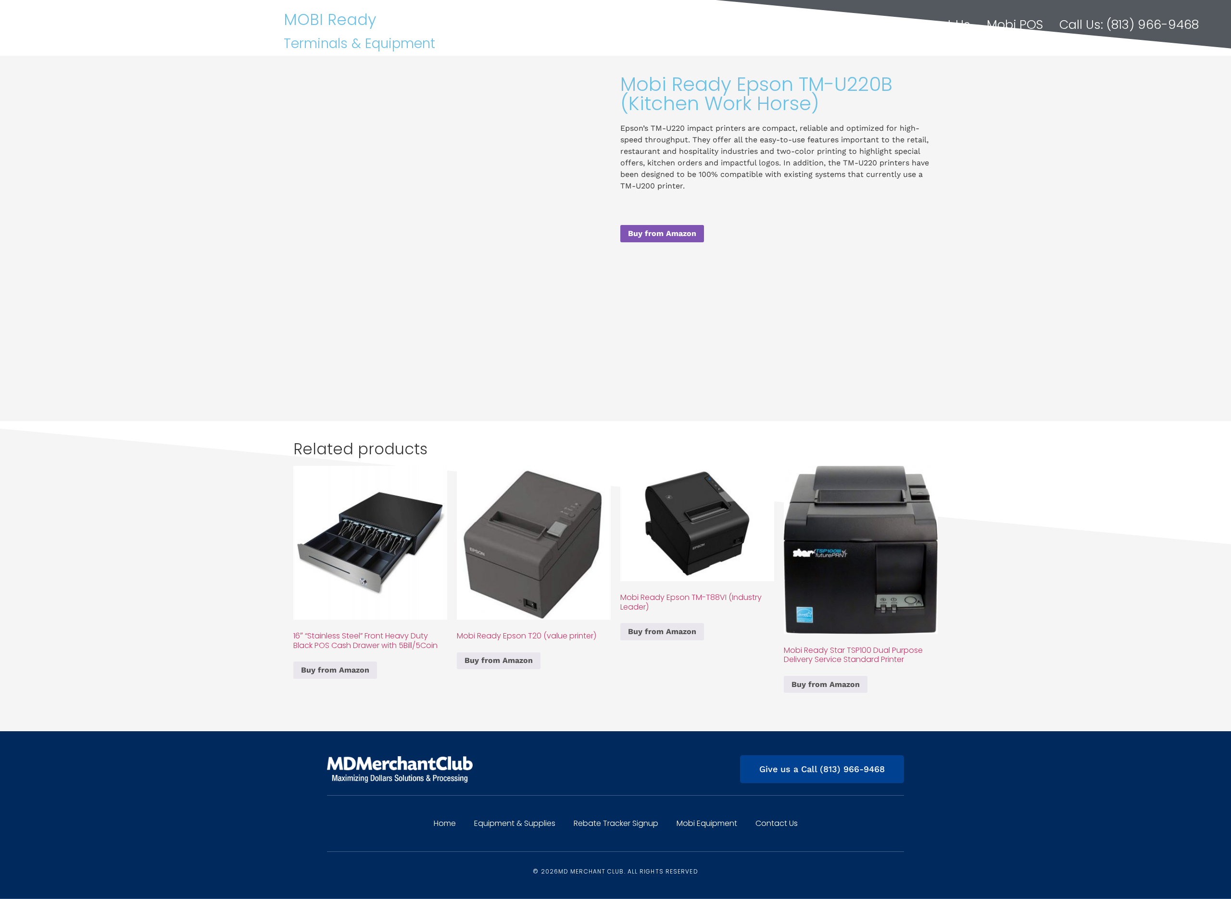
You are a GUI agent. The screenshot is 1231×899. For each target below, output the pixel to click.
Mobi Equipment (707, 823)
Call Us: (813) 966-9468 (1129, 24)
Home (567, 24)
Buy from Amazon (662, 233)
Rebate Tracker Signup (818, 24)
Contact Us (936, 24)
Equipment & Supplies (668, 24)
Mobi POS (1015, 24)
